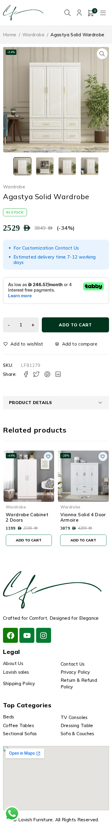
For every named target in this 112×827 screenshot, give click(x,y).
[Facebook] (10, 635)
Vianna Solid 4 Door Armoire (83, 517)
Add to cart (75, 325)
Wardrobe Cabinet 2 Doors (27, 517)
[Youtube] (26, 635)
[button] (102, 53)
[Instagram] (43, 635)
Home (9, 34)
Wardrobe (33, 34)
